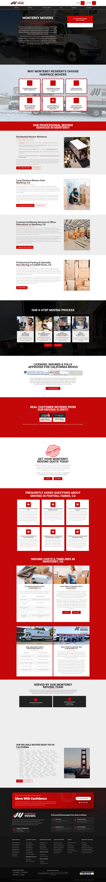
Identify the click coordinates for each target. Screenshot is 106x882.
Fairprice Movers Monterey (69, 702)
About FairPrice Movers (72, 842)
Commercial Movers (15, 852)
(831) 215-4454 (80, 20)
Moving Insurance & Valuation (87, 849)
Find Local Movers (46, 7)
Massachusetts (43, 873)
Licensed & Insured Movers (72, 851)
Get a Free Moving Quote (83, 798)
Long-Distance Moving (58, 842)
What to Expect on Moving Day (87, 847)
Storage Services (57, 852)
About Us (17, 7)
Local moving (21, 142)
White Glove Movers (15, 849)
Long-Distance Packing (58, 851)
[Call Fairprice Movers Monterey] (35, 699)
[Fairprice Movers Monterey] (69, 699)
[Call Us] (83, 3)
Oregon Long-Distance (58, 849)
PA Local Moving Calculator (86, 852)
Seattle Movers (28, 859)
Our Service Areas (71, 849)
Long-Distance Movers (16, 844)
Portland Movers (43, 854)
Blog (61, 7)
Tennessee (52, 873)
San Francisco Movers (30, 844)
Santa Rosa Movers (29, 851)
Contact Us (74, 7)
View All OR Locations (44, 856)
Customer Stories (71, 847)
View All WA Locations (30, 861)
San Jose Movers (29, 842)
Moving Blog (84, 842)
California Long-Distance (58, 844)
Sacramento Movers (29, 852)
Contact (85, 879)
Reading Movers (43, 844)
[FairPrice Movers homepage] (29, 815)
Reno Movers (42, 861)
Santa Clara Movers (29, 847)
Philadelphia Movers (43, 842)
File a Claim (70, 852)
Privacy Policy (77, 879)
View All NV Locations (44, 863)
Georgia (47, 873)
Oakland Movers (29, 846)
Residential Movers (15, 851)
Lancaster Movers (43, 846)
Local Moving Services (16, 842)
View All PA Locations (44, 849)
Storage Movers (15, 855)
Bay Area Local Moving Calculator (88, 851)
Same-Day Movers (15, 846)
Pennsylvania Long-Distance (59, 846)
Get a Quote (88, 7)
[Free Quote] (94, 3)
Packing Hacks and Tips (52, 149)
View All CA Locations (30, 854)
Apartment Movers (15, 847)
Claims (82, 879)
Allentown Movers (43, 847)
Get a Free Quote (71, 846)
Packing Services (15, 854)
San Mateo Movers (29, 849)
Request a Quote (91, 879)
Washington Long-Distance (58, 847)
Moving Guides (84, 844)
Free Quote (89, 2)
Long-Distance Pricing (85, 846)
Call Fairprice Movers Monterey (35, 702)
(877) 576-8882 (83, 802)
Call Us (78, 2)
